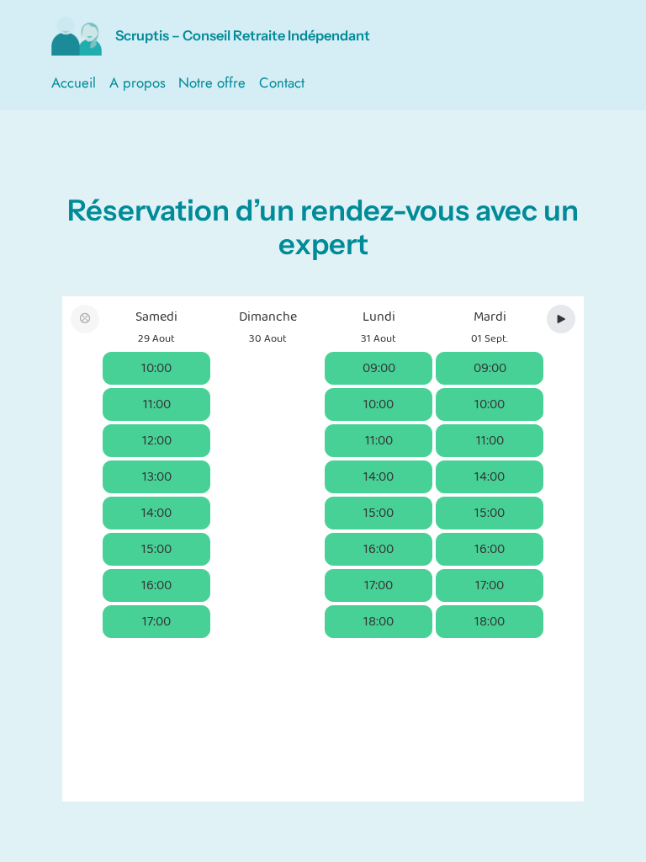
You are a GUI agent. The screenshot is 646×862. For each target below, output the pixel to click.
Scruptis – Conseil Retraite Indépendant (242, 35)
